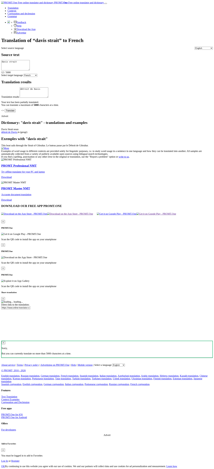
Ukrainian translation (141, 378)
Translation (13, 8)
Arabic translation (150, 375)
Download (6, 177)
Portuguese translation (43, 378)
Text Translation (9, 396)
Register (15, 461)
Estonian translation (182, 378)
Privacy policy (32, 365)
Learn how (171, 466)
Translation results (10, 96)
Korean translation (22, 378)
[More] (5, 148)
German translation (50, 375)
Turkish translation (81, 378)
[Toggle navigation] (105, 3)
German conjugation (54, 384)
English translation (10, 375)
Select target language (12, 75)
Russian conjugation (119, 384)
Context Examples (10, 399)
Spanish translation (89, 375)
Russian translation (30, 375)
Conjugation (21, 13)
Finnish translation (162, 378)
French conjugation (139, 384)
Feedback (21, 22)
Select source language (12, 48)
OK (3, 466)
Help (19, 25)
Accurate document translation (16, 194)
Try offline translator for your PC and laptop (23, 171)
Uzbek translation (121, 378)
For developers (8, 429)
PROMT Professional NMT (19, 165)
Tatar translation (63, 378)
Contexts (12, 10)
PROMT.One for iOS (12, 414)
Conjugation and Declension (15, 402)
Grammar (12, 16)
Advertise (21, 32)
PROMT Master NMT (15, 188)
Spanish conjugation (11, 384)
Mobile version (85, 365)
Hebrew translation (169, 375)
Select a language (103, 365)
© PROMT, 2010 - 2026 (13, 370)
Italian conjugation (74, 384)
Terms (20, 365)
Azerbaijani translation (129, 375)
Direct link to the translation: (15, 304)
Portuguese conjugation (96, 384)
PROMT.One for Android (14, 417)
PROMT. (78, 2)
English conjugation (32, 384)
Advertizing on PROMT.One (54, 365)
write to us (124, 156)
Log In (4, 461)
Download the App (26, 29)
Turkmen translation (102, 378)
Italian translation (108, 375)
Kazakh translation (189, 375)
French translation (69, 375)
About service (8, 365)
